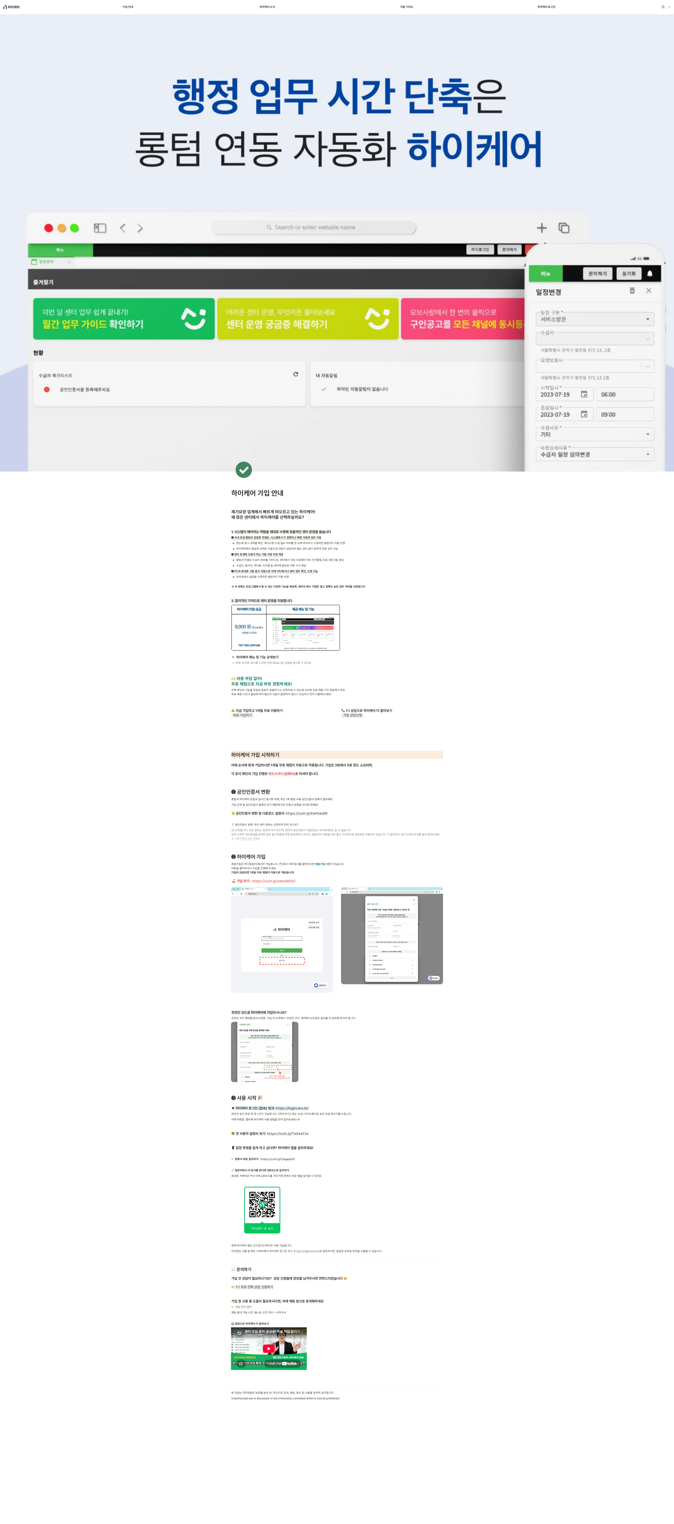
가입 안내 (128, 7)
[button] (663, 7)
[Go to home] (11, 7)
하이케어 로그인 (546, 7)
